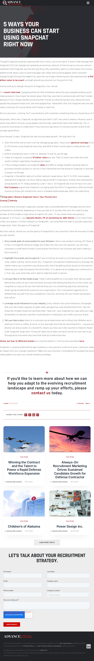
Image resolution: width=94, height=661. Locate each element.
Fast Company (11, 187)
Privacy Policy (28, 646)
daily (42, 165)
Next (87, 403)
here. (81, 341)
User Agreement (66, 643)
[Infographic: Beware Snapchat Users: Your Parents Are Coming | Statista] (28, 197)
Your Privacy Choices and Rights (49, 646)
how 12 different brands (22, 341)
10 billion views (40, 157)
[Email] (38, 415)
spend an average (79, 143)
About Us (43, 650)
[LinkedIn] (34, 415)
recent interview (12, 92)
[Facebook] (26, 415)
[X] (30, 415)
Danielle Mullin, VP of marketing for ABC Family (50, 218)
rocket (5, 403)
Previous (81, 403)
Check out (5, 341)
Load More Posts (47, 542)
